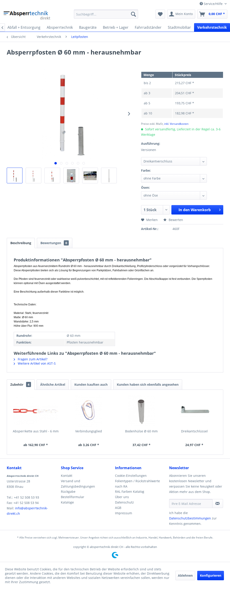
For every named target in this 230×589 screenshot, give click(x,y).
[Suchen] (133, 14)
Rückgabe (68, 491)
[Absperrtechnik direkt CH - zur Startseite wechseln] (27, 15)
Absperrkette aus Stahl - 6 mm (36, 431)
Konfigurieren (210, 575)
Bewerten (175, 220)
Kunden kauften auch (91, 384)
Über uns (122, 497)
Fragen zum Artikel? (32, 359)
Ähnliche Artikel (52, 384)
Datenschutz (124, 502)
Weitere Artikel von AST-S (36, 363)
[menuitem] (106, 14)
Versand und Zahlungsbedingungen (78, 483)
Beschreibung (20, 243)
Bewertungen (53, 243)
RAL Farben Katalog (129, 491)
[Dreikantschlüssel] (194, 411)
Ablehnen (185, 575)
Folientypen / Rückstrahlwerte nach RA (137, 483)
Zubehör (19, 384)
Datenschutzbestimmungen (190, 518)
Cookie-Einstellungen (131, 475)
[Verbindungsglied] (89, 411)
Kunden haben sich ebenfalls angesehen (148, 384)
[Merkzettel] (160, 14)
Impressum (123, 513)
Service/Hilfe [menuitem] (213, 4)
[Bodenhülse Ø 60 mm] (141, 411)
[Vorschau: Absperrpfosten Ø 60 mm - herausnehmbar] (14, 175)
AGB (118, 508)
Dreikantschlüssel (194, 431)
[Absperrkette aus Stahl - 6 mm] (36, 411)
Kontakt (66, 475)
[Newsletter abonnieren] (217, 503)
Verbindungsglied (88, 431)
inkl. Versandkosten (176, 124)
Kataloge (67, 502)
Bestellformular (72, 497)
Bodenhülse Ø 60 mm (141, 431)
